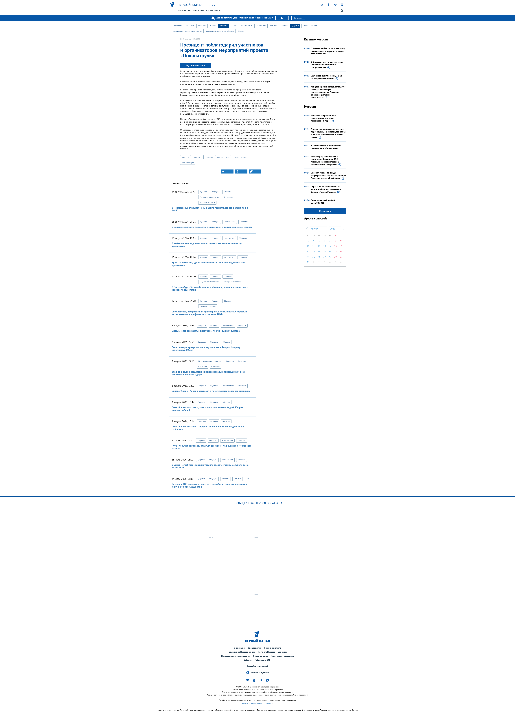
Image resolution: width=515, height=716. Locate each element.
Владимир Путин (223, 157)
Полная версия (213, 11)
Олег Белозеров (188, 162)
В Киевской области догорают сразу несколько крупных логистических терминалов (328, 51)
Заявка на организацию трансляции (257, 703)
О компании (239, 647)
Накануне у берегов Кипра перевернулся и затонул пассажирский (323, 118)
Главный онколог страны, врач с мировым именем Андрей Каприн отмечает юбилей (207, 409)
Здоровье (295, 26)
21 (330, 251)
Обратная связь (260, 656)
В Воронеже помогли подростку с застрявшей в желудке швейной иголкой (212, 226)
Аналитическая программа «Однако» (220, 31)
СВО (247, 479)
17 (308, 251)
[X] (255, 171)
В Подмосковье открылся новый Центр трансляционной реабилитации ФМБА (210, 209)
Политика (190, 26)
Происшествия (246, 26)
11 (313, 246)
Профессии (215, 366)
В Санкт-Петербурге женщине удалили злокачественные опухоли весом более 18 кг (210, 466)
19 (319, 251)
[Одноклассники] (241, 171)
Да (282, 18)
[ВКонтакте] (227, 171)
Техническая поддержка (282, 656)
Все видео (282, 651)
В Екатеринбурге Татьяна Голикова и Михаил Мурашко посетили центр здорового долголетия (210, 288)
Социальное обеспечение (210, 197)
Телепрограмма (196, 11)
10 (308, 246)
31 (330, 235)
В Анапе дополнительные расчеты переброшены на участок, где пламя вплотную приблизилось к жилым (328, 133)
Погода (314, 26)
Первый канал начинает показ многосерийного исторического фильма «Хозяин (326, 189)
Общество (223, 26)
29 (319, 235)
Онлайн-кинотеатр (273, 647)
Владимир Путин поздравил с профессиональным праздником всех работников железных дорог (208, 373)
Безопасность (261, 26)
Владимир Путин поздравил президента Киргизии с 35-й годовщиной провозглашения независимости (325, 160)
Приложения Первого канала (241, 651)
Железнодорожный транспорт (210, 361)
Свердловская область (232, 282)
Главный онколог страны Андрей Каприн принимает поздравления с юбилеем (208, 428)
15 (335, 246)
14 (330, 246)
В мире (213, 26)
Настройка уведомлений (257, 666)
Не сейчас (298, 18)
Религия (273, 26)
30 (324, 235)
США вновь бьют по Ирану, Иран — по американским (327, 77)
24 (308, 256)
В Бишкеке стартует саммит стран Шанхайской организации (327, 65)
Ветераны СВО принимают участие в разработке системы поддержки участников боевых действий (209, 485)
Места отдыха (229, 238)
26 (319, 256)
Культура (284, 26)
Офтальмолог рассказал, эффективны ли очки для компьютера (206, 330)
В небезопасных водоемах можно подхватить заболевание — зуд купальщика (207, 245)
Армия (233, 26)
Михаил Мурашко (240, 157)
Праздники (202, 366)
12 (319, 246)
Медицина (209, 157)
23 (341, 251)
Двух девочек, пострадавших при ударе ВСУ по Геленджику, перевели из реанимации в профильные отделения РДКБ (209, 313)
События (248, 660)
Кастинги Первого (266, 651)
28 (313, 235)
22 (335, 251)
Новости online (229, 222)
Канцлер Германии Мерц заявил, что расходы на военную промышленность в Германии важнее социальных (328, 92)
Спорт (305, 26)
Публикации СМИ (263, 660)
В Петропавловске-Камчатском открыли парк (326, 147)
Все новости (177, 26)
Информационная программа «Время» (187, 31)
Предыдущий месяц (307, 229)
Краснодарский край (208, 306)
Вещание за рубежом (260, 672)
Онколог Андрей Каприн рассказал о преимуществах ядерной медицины (211, 390)
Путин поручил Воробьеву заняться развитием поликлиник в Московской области (211, 447)
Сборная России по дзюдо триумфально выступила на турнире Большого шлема (328, 175)
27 (308, 235)
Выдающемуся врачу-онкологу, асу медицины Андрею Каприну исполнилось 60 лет (206, 348)
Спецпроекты (254, 647)
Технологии (228, 197)
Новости (182, 11)
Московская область (207, 202)
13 (324, 246)
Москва (241, 31)
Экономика (202, 26)
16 (341, 246)
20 (324, 251)
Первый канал (190, 5)
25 (313, 256)
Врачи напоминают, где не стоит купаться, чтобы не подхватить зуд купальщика (208, 264)
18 (313, 251)
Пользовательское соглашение (235, 656)
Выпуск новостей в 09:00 (323, 201)
